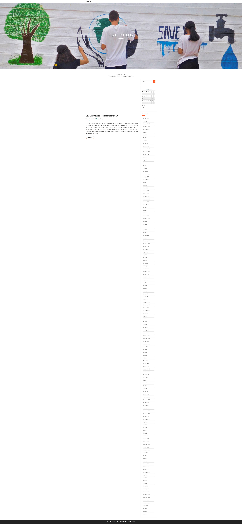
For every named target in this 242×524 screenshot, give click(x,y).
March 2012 (145, 436)
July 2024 (145, 132)
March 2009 (145, 514)
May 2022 (145, 185)
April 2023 (145, 168)
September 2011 (146, 450)
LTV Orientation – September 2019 (102, 116)
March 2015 (145, 360)
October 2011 (146, 447)
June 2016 (145, 319)
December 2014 (146, 369)
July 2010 (145, 477)
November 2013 (146, 399)
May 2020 (145, 227)
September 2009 (146, 503)
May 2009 (145, 511)
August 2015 (145, 346)
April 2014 (145, 388)
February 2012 (146, 438)
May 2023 (145, 165)
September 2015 (146, 344)
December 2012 (146, 410)
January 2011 (146, 466)
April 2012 (145, 433)
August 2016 (145, 313)
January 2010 (146, 491)
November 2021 (146, 199)
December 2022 (146, 174)
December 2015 (146, 335)
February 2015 (146, 363)
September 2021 (146, 204)
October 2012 (146, 416)
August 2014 (145, 377)
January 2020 (146, 238)
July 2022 (145, 182)
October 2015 (146, 341)
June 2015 (145, 352)
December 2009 (146, 494)
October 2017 (146, 274)
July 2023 (145, 160)
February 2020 (146, 235)
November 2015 (146, 338)
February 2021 (146, 215)
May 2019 (145, 260)
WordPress (124, 521)
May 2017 (145, 288)
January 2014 (146, 394)
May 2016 (145, 321)
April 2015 (145, 358)
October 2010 (146, 469)
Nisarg (133, 521)
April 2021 (145, 213)
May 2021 (145, 210)
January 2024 (146, 146)
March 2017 (145, 293)
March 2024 (145, 143)
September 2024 (146, 129)
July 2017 (145, 282)
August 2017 (145, 280)
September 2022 (146, 179)
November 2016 (146, 305)
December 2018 (146, 271)
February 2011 (146, 463)
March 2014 (145, 391)
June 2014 (145, 383)
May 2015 (145, 355)
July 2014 (145, 380)
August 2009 (145, 505)
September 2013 (146, 405)
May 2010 (145, 480)
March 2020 (145, 232)
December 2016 (146, 302)
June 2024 (145, 135)
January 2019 (146, 268)
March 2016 (145, 327)
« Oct (143, 107)
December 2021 (146, 196)
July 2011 (145, 455)
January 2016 (146, 332)
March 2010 (145, 486)
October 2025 (146, 118)
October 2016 (146, 307)
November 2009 (146, 497)
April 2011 (145, 461)
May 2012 (145, 430)
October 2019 (146, 246)
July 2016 (145, 316)
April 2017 (145, 291)
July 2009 (145, 508)
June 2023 (145, 162)
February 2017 (146, 296)
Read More (91, 137)
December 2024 (146, 123)
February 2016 (146, 330)
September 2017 (146, 277)
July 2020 (145, 221)
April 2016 (145, 324)
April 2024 (145, 140)
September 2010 (146, 472)
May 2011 (145, 458)
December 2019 (146, 241)
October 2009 (146, 500)
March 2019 (145, 263)
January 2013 (146, 408)
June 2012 (145, 427)
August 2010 (145, 475)
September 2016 (146, 310)
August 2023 (145, 157)
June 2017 (145, 285)
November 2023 (146, 151)
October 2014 (146, 374)
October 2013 (146, 402)
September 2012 (146, 419)
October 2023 (146, 154)
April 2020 (145, 229)
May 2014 (145, 385)
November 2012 (146, 413)
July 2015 (145, 349)
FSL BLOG (88, 1)
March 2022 (145, 188)
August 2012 (145, 422)
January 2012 (146, 441)
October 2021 (146, 201)
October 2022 (146, 176)
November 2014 (146, 372)
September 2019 (146, 249)
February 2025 (146, 121)
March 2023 (145, 171)
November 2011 (146, 444)
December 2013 (146, 397)
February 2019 (146, 266)
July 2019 (145, 254)
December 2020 (146, 218)
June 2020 (145, 224)
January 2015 (146, 366)
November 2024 (146, 126)
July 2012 (145, 424)
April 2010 (145, 483)
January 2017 (146, 299)
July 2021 (145, 207)
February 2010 (146, 489)
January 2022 (146, 193)
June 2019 (145, 257)
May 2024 (145, 137)
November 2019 (146, 243)
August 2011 (145, 452)
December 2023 (146, 149)
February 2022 (146, 190)
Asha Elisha (100, 118)
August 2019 (145, 252)
